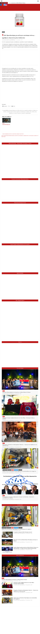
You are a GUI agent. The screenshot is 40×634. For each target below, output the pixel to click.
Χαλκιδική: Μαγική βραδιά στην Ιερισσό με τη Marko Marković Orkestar (16, 392)
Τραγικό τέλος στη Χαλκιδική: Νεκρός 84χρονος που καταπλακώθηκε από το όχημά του (19, 471)
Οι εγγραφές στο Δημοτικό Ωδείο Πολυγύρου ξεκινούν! (22, 532)
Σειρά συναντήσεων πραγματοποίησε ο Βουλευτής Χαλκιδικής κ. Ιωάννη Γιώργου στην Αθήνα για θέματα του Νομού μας (20, 136)
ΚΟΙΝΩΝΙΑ (8, 527)
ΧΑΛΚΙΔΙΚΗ (16, 527)
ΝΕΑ (3, 416)
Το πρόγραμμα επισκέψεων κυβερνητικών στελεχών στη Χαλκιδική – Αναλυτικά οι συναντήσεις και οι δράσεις (18, 497)
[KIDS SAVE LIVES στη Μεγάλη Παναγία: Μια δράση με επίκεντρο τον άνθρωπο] (7, 542)
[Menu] (1, 1)
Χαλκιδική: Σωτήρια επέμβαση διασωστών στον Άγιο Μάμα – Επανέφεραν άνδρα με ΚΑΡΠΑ (19, 418)
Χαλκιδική (20, 527)
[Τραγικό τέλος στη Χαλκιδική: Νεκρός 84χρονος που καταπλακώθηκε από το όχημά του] (20, 458)
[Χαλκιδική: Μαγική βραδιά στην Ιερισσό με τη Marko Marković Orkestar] (20, 379)
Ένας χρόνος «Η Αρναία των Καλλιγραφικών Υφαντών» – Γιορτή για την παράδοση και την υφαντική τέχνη (20, 445)
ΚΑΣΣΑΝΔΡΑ (4, 527)
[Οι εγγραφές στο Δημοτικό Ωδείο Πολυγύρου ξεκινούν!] (7, 535)
